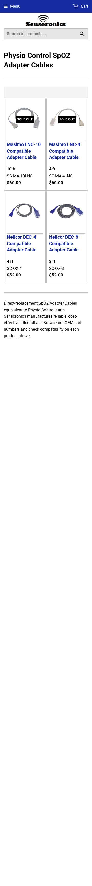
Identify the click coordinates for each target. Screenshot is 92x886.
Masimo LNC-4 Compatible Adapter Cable (64, 151)
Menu (15, 6)
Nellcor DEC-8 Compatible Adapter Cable (64, 243)
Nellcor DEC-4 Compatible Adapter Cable (22, 243)
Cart (84, 6)
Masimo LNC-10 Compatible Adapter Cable (24, 151)
